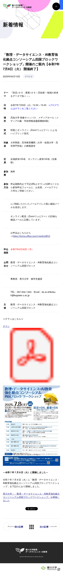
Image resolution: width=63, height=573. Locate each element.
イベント (29, 76)
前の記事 (19, 526)
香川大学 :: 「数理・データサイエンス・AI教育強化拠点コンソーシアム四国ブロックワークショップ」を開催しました (31, 497)
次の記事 (44, 526)
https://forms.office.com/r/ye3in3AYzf (31, 236)
